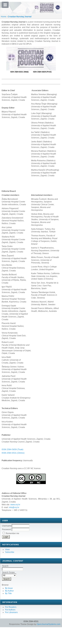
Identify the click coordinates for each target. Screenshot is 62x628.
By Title (8, 593)
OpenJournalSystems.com (48, 624)
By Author (9, 591)
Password (6, 529)
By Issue (9, 588)
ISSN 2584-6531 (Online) (13, 453)
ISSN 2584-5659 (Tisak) (12, 449)
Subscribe (9, 552)
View (7, 549)
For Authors (10, 610)
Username (6, 526)
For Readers (10, 607)
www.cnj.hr (15, 504)
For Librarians (11, 612)
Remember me (12, 533)
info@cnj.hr (14, 507)
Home (3, 16)
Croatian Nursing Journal (19, 16)
